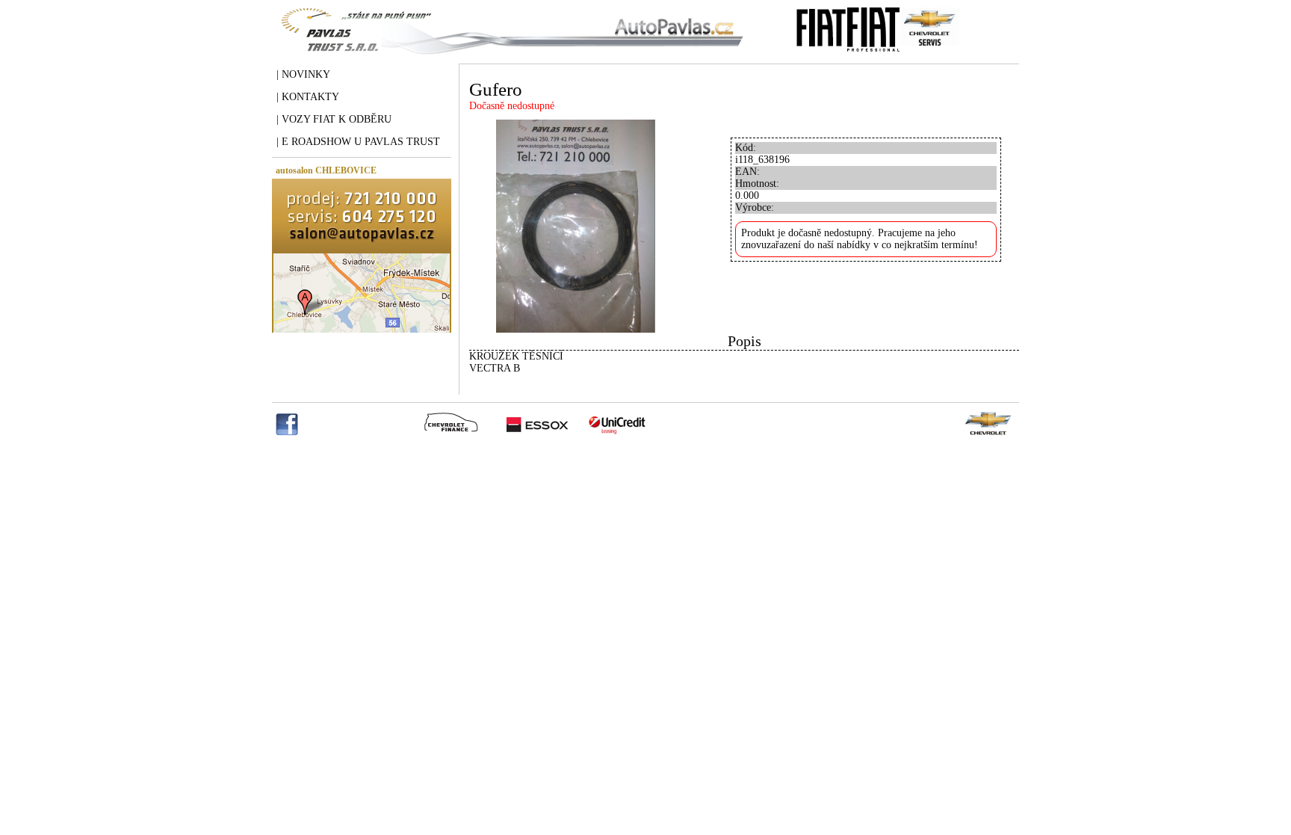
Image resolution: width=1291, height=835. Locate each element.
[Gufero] (575, 329)
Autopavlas (509, 41)
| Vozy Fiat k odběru (333, 119)
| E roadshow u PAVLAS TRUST (358, 141)
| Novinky (303, 74)
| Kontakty (307, 96)
